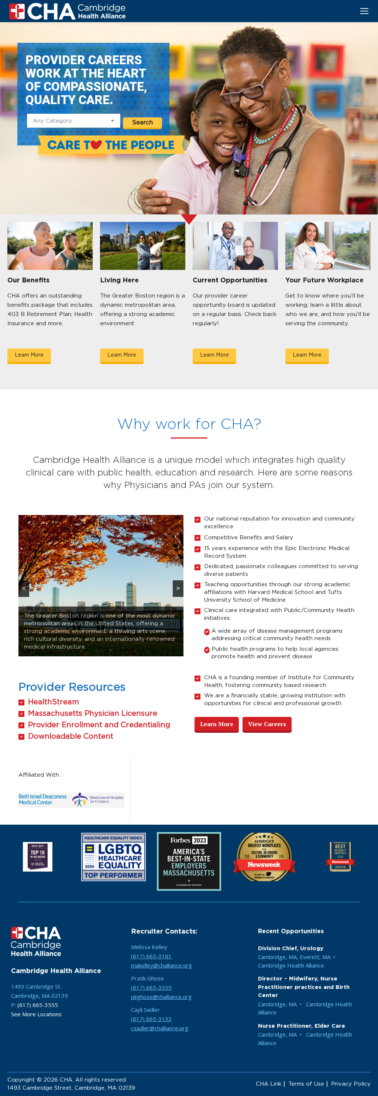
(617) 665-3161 (151, 956)
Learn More (29, 355)
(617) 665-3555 (37, 1005)
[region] (100, 586)
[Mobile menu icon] (364, 11)
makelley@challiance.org (161, 965)
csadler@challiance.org (159, 1028)
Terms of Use (306, 1084)
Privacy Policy (351, 1084)
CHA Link (268, 1084)
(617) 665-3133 (151, 1019)
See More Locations (36, 1014)
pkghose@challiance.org (161, 997)
